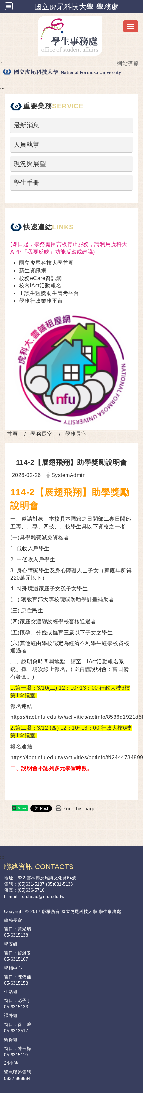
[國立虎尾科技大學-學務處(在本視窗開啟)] (71, 36)
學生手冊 (27, 182)
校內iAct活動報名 (40, 285)
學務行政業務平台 (41, 301)
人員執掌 (27, 144)
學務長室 (41, 434)
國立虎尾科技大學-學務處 (76, 6)
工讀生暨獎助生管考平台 (49, 293)
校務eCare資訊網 (40, 278)
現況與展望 (30, 163)
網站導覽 (128, 63)
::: (2, 89)
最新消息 (27, 125)
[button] (9, 6)
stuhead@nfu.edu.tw (43, 896)
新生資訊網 (33, 270)
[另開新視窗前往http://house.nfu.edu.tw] (71, 369)
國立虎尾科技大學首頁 (46, 263)
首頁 (12, 434)
